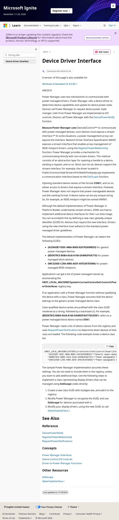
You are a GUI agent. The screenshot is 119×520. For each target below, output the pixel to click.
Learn (45, 51)
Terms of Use (8, 518)
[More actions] (114, 52)
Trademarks (24, 518)
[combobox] (19, 55)
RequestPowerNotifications (63, 330)
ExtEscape (92, 176)
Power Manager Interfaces (57, 455)
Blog (41, 513)
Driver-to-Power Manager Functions (62, 463)
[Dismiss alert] (113, 5)
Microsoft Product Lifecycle (21, 37)
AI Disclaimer (8, 513)
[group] (79, 355)
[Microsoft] (5, 25)
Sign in (112, 25)
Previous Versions (27, 513)
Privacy (66, 513)
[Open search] (105, 25)
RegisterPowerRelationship (93, 148)
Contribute (54, 513)
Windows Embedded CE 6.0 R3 (58, 84)
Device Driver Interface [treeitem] (17, 61)
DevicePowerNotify (104, 117)
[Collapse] (36, 49)
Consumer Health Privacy (88, 513)
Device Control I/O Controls (57, 459)
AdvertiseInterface (58, 410)
